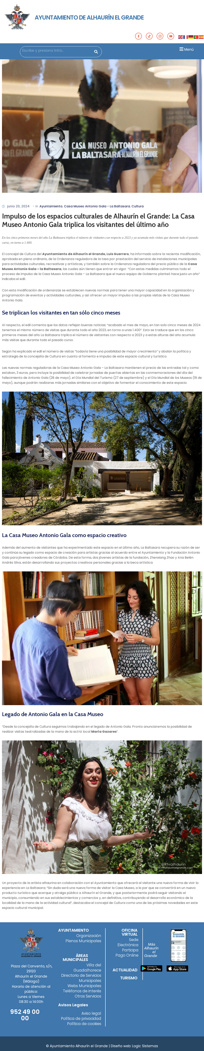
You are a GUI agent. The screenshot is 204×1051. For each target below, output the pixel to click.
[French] (185, 37)
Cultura (137, 206)
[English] (180, 37)
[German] (191, 37)
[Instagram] (160, 36)
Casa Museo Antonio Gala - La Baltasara (97, 206)
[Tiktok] (149, 36)
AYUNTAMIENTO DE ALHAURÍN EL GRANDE (89, 17)
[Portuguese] (196, 37)
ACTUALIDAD (125, 970)
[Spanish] (201, 37)
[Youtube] (170, 36)
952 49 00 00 (25, 1014)
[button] (186, 49)
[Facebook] (138, 36)
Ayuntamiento (51, 206)
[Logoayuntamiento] (17, 17)
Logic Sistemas (145, 1046)
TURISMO (128, 978)
